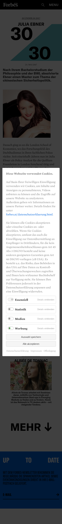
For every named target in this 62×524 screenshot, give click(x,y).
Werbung (21, 328)
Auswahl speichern (31, 337)
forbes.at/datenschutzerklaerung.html (29, 214)
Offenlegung (50, 351)
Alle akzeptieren (31, 343)
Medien (20, 319)
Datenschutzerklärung (17, 351)
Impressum (36, 351)
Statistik (20, 309)
